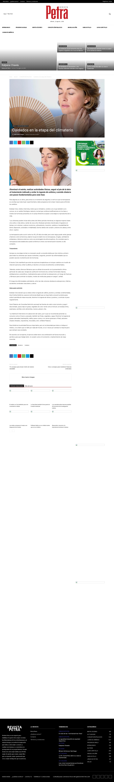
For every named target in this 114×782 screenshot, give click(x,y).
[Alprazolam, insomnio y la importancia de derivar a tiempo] (61, 417)
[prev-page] (10, 431)
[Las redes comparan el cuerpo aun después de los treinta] (19, 417)
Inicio (10, 77)
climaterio (20, 345)
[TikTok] (99, 14)
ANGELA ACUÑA (91, 46)
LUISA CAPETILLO (63, 64)
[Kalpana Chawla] (28, 52)
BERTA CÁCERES (62, 46)
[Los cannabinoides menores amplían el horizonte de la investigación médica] (61, 396)
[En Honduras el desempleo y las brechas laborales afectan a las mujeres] (71, 61)
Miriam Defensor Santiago (68, 751)
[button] (110, 14)
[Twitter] (102, 14)
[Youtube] (106, 14)
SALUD (15, 77)
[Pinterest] (19, 142)
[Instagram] (96, 14)
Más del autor (29, 386)
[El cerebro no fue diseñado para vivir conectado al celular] (19, 396)
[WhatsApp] (23, 142)
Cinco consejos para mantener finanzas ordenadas (59, 368)
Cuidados (27, 345)
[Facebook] (92, 14)
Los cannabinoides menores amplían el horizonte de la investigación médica (61, 406)
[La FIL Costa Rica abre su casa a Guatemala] (100, 61)
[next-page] (13, 431)
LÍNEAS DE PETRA (64, 731)
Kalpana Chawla (64, 745)
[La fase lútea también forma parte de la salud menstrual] (40, 396)
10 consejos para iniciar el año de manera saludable (21, 368)
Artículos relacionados (17, 386)
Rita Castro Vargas (19, 134)
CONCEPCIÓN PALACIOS (25, 77)
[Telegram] (27, 142)
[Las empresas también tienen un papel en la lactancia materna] (100, 43)
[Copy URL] (31, 142)
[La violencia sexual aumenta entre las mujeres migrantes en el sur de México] (71, 43)
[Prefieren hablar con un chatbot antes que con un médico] (40, 417)
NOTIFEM (4, 62)
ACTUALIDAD (91, 64)
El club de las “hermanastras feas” (71, 733)
